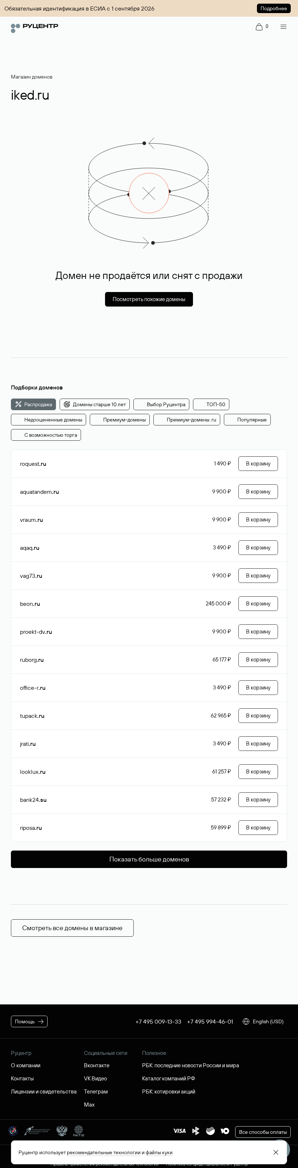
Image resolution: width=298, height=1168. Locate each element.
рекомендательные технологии (104, 1152)
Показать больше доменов (149, 859)
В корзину (258, 463)
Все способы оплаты (263, 1132)
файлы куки (159, 1152)
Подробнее (274, 8)
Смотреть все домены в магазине (72, 928)
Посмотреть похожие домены (149, 299)
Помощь (25, 1021)
